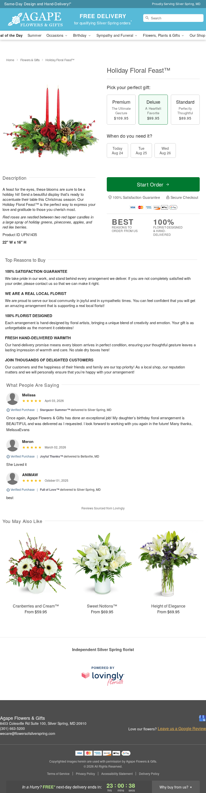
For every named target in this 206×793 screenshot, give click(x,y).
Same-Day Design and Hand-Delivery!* (38, 3)
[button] (192, 771)
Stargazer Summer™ (55, 409)
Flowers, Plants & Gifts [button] (162, 35)
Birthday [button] (80, 35)
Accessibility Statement (117, 773)
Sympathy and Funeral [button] (115, 35)
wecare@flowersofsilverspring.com (27, 733)
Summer (34, 35)
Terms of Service (58, 773)
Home (10, 60)
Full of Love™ (49, 489)
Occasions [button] (55, 35)
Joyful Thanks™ (51, 456)
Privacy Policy (85, 773)
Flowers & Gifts (30, 60)
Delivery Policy (149, 773)
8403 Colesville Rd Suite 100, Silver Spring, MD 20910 (43, 723)
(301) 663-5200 (12, 728)
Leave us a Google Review (182, 728)
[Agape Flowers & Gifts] (35, 19)
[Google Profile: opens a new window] (202, 718)
